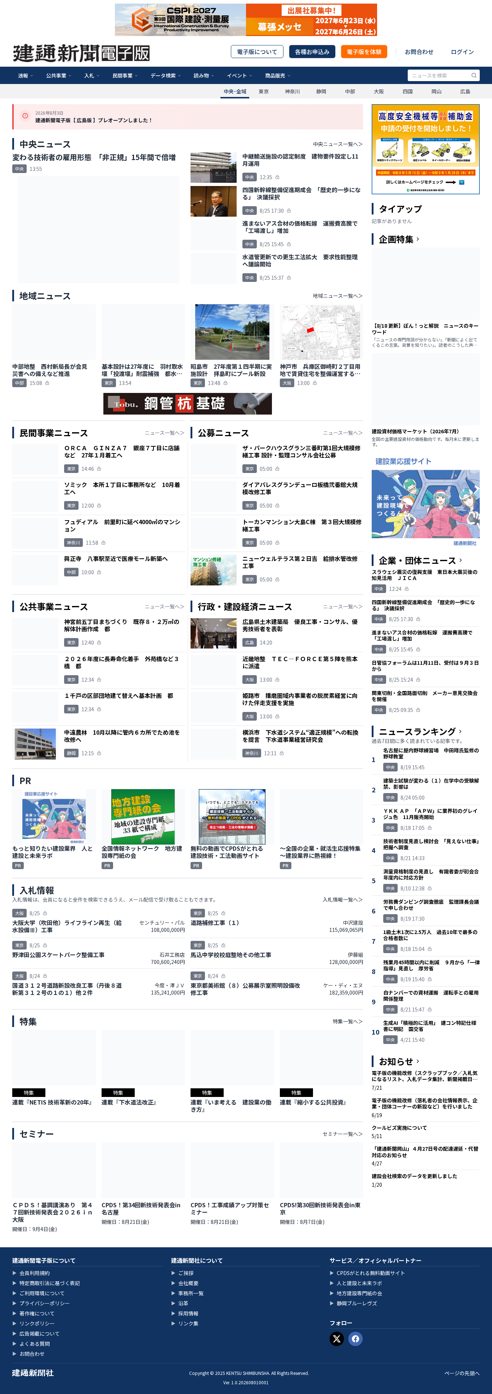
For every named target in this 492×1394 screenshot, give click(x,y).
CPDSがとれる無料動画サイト (367, 1272)
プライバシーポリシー (41, 1303)
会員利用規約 (31, 1272)
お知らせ (396, 1061)
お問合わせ (419, 51)
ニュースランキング (417, 731)
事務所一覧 (187, 1293)
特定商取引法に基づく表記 (46, 1283)
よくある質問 (31, 1343)
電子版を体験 (364, 51)
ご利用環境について (38, 1293)
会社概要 (184, 1283)
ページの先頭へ (462, 1373)
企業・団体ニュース (417, 560)
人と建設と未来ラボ (356, 1283)
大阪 (379, 91)
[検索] (474, 75)
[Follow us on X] (337, 1339)
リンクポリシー (33, 1323)
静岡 (321, 91)
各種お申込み (312, 51)
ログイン (462, 51)
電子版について (257, 51)
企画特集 (396, 239)
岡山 (436, 91)
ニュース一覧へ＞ (165, 432)
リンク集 (184, 1323)
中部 (350, 91)
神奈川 (292, 91)
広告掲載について (36, 1333)
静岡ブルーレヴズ (353, 1303)
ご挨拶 (182, 1272)
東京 (264, 91)
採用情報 (184, 1313)
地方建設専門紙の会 (356, 1293)
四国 (408, 91)
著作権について (33, 1313)
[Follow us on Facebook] (355, 1339)
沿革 (179, 1303)
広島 (465, 91)
